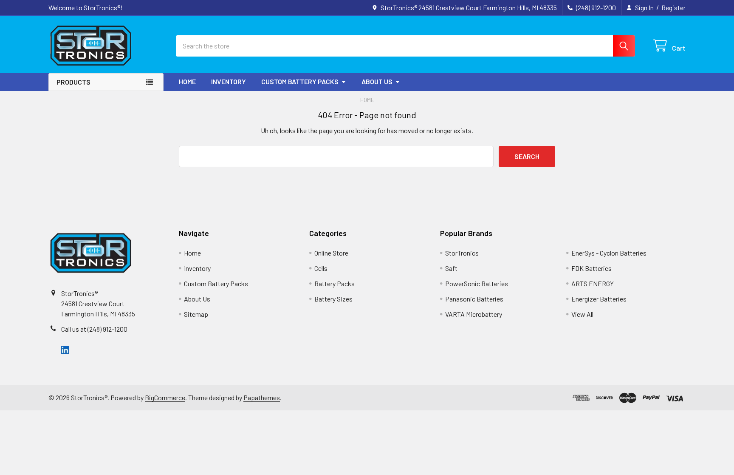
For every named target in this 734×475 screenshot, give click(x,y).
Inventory (228, 81)
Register (673, 7)
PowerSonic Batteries (476, 283)
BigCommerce (165, 397)
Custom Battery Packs (300, 81)
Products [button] (73, 82)
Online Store (331, 253)
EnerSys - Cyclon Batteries (608, 253)
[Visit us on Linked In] (65, 349)
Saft (451, 268)
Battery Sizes (333, 299)
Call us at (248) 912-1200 (94, 329)
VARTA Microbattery (473, 314)
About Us (376, 81)
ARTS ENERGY (592, 283)
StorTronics (462, 253)
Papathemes (261, 397)
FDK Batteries (591, 268)
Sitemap (196, 314)
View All (582, 314)
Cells (320, 268)
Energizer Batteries (599, 299)
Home (187, 81)
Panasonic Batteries (474, 299)
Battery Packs (334, 283)
